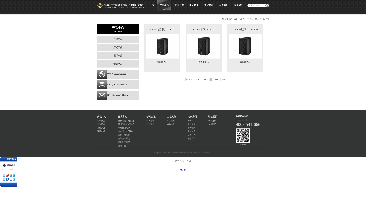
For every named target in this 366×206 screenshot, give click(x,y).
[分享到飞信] (14, 179)
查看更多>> (162, 62)
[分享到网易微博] (4, 179)
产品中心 (242, 19)
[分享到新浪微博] (7, 175)
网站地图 (183, 170)
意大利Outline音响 (262, 19)
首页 (151, 5)
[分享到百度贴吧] (11, 179)
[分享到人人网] (7, 179)
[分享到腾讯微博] (14, 175)
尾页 (224, 79)
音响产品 (249, 19)
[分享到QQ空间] (11, 175)
